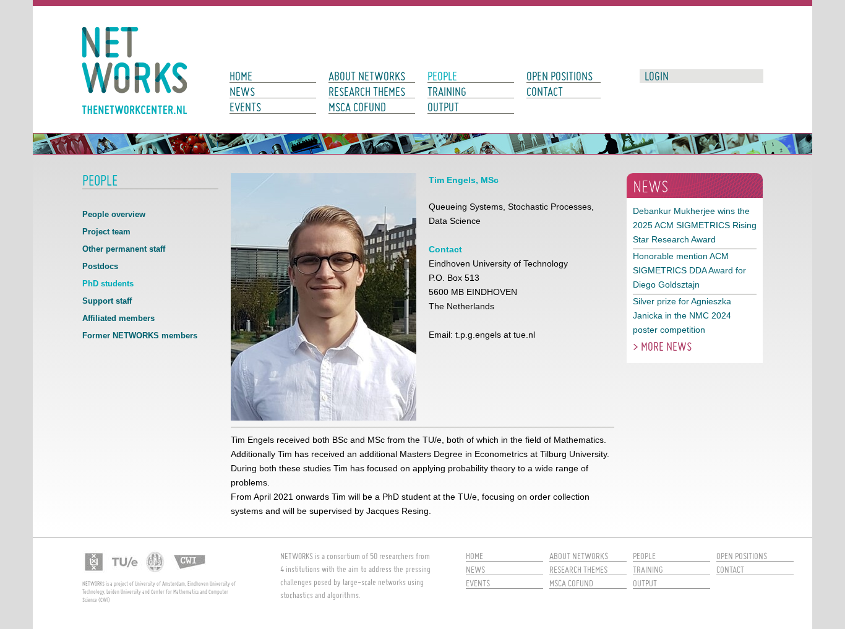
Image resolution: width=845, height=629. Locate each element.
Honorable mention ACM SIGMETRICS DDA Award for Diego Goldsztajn (689, 270)
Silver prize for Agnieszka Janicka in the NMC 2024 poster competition (682, 315)
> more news (662, 347)
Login (657, 76)
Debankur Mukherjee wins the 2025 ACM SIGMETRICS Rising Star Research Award (695, 225)
